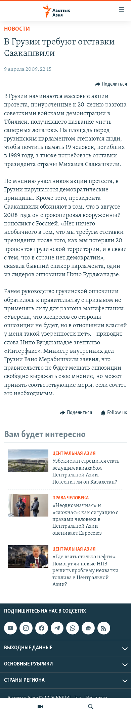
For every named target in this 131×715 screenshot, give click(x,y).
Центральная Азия (74, 453)
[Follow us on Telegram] (57, 628)
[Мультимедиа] (40, 706)
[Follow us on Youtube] (10, 628)
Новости (17, 29)
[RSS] (103, 628)
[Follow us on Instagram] (25, 628)
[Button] (111, 84)
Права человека (70, 498)
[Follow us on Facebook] (41, 628)
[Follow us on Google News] (88, 628)
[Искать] (91, 706)
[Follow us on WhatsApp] (72, 628)
